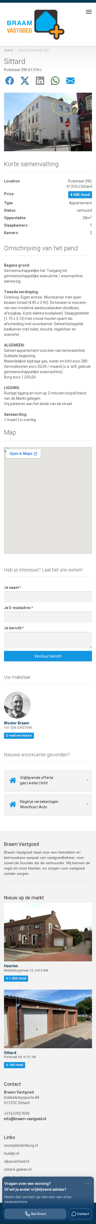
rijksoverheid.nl (48, 1161)
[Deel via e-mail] (70, 81)
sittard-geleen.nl (48, 1169)
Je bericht (13, 628)
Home (8, 50)
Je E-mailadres (18, 608)
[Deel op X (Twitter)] (26, 81)
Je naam (12, 587)
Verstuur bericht (48, 656)
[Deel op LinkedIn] (41, 81)
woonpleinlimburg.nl (48, 1145)
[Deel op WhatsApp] (56, 81)
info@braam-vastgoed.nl (25, 1119)
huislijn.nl (37, 1153)
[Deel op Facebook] (10, 81)
